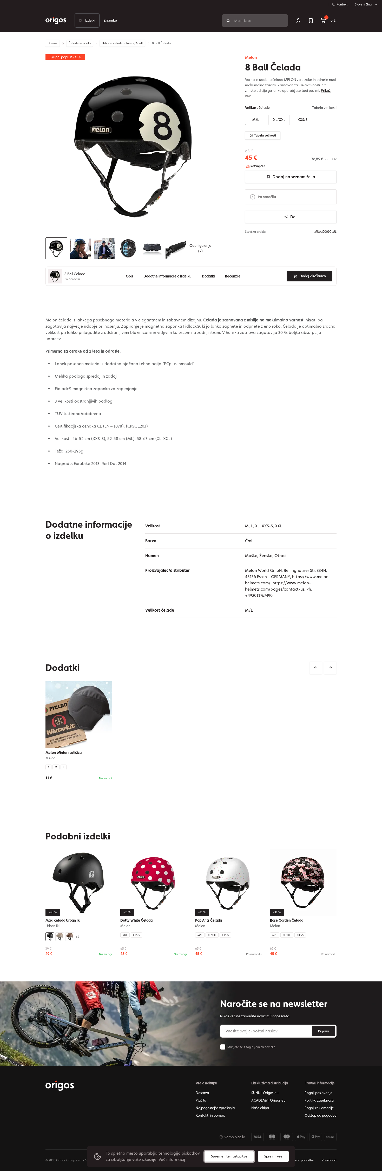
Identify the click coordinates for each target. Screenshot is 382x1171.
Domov (52, 43)
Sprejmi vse (273, 1156)
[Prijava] (298, 20)
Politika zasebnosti (319, 1100)
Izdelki (90, 20)
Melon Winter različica (63, 753)
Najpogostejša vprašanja (215, 1108)
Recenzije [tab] (232, 276)
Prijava (323, 1031)
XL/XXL (279, 120)
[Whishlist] (311, 20)
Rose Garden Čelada (286, 920)
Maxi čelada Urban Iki (62, 920)
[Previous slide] (315, 668)
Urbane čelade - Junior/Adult (122, 43)
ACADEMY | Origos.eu (268, 1100)
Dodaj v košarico (312, 276)
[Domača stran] (59, 1086)
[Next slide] (330, 668)
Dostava (202, 1093)
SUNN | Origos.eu (265, 1093)
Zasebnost (329, 1160)
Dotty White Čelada (136, 920)
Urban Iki (52, 926)
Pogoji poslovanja (318, 1093)
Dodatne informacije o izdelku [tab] (167, 276)
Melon (251, 57)
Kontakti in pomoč (210, 1115)
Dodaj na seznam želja (294, 176)
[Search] (228, 20)
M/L (255, 120)
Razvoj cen (258, 166)
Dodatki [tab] (208, 276)
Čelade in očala (80, 43)
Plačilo (201, 1100)
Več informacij (172, 1159)
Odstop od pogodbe (321, 1115)
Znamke (110, 20)
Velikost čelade (257, 108)
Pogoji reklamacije (319, 1108)
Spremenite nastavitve (229, 1156)
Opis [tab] (129, 276)
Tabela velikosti (265, 135)
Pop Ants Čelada (208, 920)
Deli (294, 216)
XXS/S (302, 120)
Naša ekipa (260, 1108)
